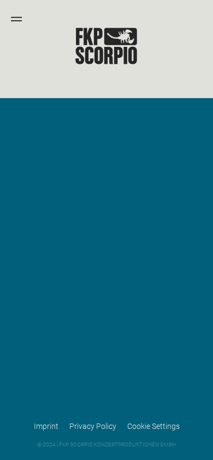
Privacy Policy (92, 426)
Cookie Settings (153, 426)
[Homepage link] (106, 63)
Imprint (46, 426)
